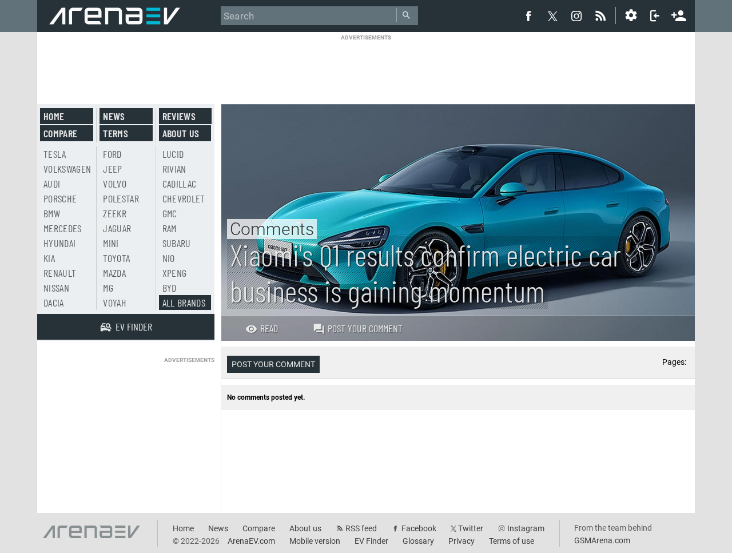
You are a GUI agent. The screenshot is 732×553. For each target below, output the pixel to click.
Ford (112, 154)
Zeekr (114, 213)
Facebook (418, 528)
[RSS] (602, 15)
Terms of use (511, 541)
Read (269, 328)
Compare (60, 133)
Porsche (60, 198)
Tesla (54, 154)
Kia (49, 258)
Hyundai (59, 243)
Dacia (53, 302)
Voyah (114, 302)
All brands (184, 302)
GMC (169, 213)
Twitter (470, 528)
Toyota (116, 258)
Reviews (179, 116)
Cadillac (179, 183)
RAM (169, 228)
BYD (169, 287)
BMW (51, 213)
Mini (110, 243)
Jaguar (117, 228)
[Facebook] (528, 15)
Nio (168, 258)
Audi (51, 183)
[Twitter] (552, 16)
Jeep (112, 168)
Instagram (525, 528)
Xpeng (174, 272)
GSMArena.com (602, 540)
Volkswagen (67, 168)
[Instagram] (576, 15)
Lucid (173, 154)
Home (53, 116)
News (114, 116)
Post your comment (365, 328)
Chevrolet (183, 198)
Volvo (114, 183)
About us (181, 133)
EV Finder (371, 541)
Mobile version (314, 541)
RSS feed (361, 528)
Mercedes (62, 228)
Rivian (174, 168)
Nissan (56, 287)
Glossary (418, 541)
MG (108, 287)
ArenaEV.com (251, 541)
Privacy (461, 541)
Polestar (121, 198)
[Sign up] (679, 14)
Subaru (176, 243)
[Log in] (655, 15)
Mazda (114, 272)
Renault (59, 272)
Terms (115, 133)
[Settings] (631, 15)
